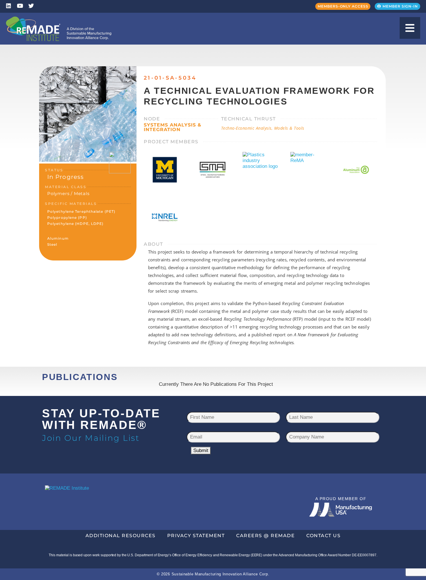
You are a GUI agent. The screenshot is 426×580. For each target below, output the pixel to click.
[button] (410, 28)
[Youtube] (20, 5)
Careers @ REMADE (265, 535)
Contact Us (323, 535)
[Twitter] (31, 5)
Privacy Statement (196, 535)
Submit (200, 450)
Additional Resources (120, 535)
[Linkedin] (8, 5)
